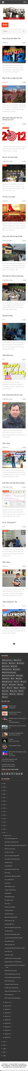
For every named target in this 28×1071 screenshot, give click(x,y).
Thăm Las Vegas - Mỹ (9, 944)
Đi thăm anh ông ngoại (10, 907)
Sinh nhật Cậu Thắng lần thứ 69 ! (16, 733)
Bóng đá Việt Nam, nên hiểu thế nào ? (13, 961)
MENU (24, 2)
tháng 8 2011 (8, 1012)
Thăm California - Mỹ (9, 920)
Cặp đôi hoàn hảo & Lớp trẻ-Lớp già (13, 958)
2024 (4, 787)
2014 (4, 822)
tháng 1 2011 (8, 1037)
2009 (4, 1045)
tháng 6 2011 (8, 1019)
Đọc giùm (21, 694)
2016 (4, 815)
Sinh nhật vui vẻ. (8, 951)
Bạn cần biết (18, 660)
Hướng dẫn (5, 491)
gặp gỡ (16, 688)
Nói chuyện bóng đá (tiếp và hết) (12, 934)
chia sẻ (4, 86)
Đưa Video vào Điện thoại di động (13, 483)
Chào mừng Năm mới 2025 (15, 745)
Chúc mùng (21, 663)
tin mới (4, 323)
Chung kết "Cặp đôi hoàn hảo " (12, 984)
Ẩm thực (5, 697)
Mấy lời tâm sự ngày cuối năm (12, 78)
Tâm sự (4, 165)
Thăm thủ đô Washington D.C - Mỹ (12, 991)
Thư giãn (19, 678)
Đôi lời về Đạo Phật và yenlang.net (13, 998)
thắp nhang (14, 691)
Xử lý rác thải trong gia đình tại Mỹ (9, 759)
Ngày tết (5, 244)
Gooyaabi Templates (19, 1067)
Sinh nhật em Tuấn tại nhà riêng (12, 276)
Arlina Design (22, 1065)
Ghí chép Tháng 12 (9, 910)
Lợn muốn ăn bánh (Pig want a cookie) (13, 937)
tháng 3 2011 (8, 1030)
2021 (4, 797)
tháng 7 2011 (8, 1016)
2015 (4, 818)
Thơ (13, 678)
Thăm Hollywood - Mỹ (9, 602)
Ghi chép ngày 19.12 (9, 924)
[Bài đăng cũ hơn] (23, 643)
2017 (4, 811)
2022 (4, 794)
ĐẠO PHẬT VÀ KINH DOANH (11, 917)
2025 (4, 783)
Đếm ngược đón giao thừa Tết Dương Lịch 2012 (12, 119)
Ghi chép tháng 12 (9, 931)
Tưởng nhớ (13, 684)
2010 (4, 1041)
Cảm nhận (14, 666)
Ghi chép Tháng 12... (9, 914)
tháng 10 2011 (8, 1005)
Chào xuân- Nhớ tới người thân (12, 236)
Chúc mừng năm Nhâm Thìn (11, 38)
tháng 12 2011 (8, 835)
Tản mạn (21, 684)
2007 (4, 1052)
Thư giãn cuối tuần (8, 681)
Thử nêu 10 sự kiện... (9, 197)
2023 (4, 790)
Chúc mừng (5, 128)
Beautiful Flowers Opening (15, 712)
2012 (4, 829)
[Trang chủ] (14, 643)
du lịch (4, 610)
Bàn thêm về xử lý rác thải (11, 970)
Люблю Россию (12, 706)
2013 (4, 825)
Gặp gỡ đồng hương (9, 896)
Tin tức (17, 681)
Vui (4, 688)
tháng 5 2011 (8, 1023)
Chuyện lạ (12, 663)
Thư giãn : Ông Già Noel (10, 890)
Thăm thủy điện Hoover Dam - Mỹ (12, 974)
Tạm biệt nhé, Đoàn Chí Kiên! (8, 764)
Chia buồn (11, 739)
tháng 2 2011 (8, 1034)
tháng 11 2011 (8, 1002)
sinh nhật (5, 284)
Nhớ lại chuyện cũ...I (9, 994)
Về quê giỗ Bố (8, 893)
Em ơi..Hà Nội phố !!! (9, 522)
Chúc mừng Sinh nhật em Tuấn (12, 395)
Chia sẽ (5, 663)
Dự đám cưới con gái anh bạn (11, 987)
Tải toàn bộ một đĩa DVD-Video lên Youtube (15, 948)
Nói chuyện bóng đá (9, 941)
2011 (4, 832)
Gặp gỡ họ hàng (7, 316)
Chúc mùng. (5, 451)
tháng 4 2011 (8, 1027)
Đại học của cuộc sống (9, 157)
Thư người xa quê (9, 900)
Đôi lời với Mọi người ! (10, 981)
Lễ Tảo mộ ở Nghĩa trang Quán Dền (13, 927)
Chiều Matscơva (7, 355)
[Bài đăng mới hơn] (4, 643)
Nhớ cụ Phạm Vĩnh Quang (10, 672)
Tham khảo (6, 678)
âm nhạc (6, 694)
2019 (4, 804)
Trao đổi (24, 681)
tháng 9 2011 (8, 1009)
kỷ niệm (23, 688)
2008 (4, 1048)
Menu (5, 25)
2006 (4, 1055)
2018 (4, 808)
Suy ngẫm (20, 675)
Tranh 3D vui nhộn (9, 955)
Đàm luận (13, 694)
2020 (4, 801)
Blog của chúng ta (8, 660)
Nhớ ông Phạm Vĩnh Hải (9, 675)
